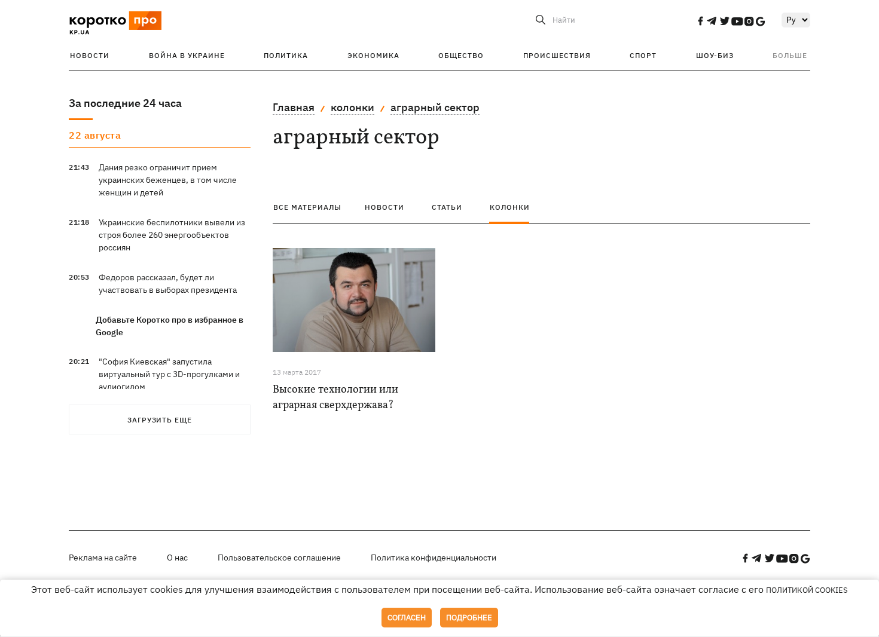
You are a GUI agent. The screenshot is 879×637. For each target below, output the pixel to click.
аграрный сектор (435, 107)
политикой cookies (807, 590)
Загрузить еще (159, 419)
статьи (447, 207)
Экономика (373, 55)
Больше (790, 55)
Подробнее (469, 617)
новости (384, 207)
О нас (177, 557)
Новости (89, 55)
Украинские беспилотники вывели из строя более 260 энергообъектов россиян (172, 235)
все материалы (307, 207)
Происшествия (557, 55)
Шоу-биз (715, 55)
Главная (294, 107)
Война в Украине (187, 55)
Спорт (643, 55)
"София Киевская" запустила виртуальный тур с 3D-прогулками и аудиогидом (169, 374)
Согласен (406, 617)
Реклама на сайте (103, 557)
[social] (700, 21)
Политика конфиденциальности (433, 557)
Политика (286, 55)
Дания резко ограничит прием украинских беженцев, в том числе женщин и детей (168, 180)
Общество (461, 55)
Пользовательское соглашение (279, 557)
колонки (352, 107)
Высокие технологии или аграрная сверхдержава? (335, 397)
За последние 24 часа (125, 103)
